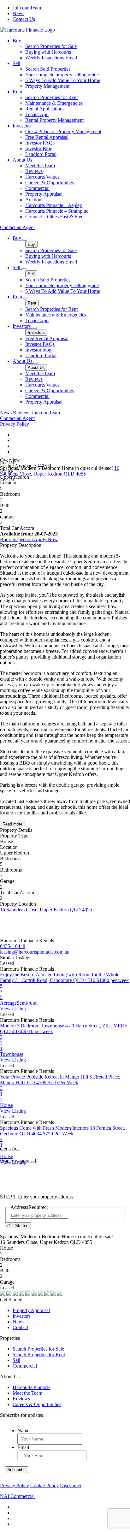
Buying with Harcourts (48, 52)
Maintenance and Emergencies (55, 314)
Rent (17, 91)
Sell (16, 63)
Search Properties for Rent (51, 97)
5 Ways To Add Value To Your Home (62, 80)
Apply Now (46, 539)
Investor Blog (38, 148)
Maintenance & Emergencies (54, 103)
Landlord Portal (40, 154)
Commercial (37, 188)
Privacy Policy (14, 424)
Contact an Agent (17, 227)
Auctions (34, 199)
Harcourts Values (42, 177)
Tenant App (37, 114)
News (18, 13)
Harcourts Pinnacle (31, 1387)
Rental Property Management (54, 120)
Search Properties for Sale (51, 46)
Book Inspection (17, 539)
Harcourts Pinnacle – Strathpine (56, 211)
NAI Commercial (17, 1496)
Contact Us (24, 19)
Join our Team (27, 7)
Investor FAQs (40, 142)
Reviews (34, 171)
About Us (22, 160)
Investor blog (38, 349)
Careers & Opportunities (49, 182)
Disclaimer (70, 1485)
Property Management (47, 86)
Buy (17, 40)
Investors (22, 125)
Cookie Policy (44, 1485)
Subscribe (16, 1469)
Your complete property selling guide (62, 74)
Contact (20, 1327)
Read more (12, 824)
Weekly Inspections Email (51, 57)
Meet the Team (40, 165)
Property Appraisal (43, 194)
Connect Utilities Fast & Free (54, 216)
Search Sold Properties (47, 69)
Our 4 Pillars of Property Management (63, 131)
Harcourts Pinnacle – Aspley (53, 205)
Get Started (17, 1225)
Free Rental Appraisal (46, 137)
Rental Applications (44, 108)
